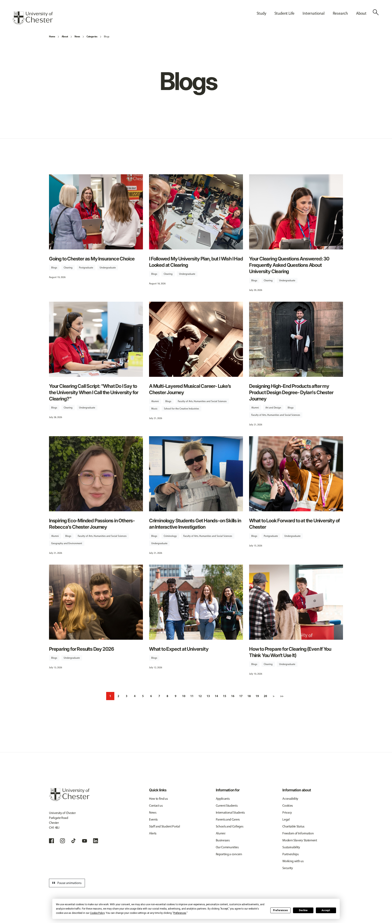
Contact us (156, 805)
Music (154, 408)
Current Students (227, 805)
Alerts (152, 833)
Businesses (223, 840)
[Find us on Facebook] (51, 840)
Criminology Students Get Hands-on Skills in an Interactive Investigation (195, 524)
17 (241, 696)
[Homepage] (32, 17)
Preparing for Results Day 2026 (81, 649)
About (65, 36)
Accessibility (290, 799)
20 (265, 696)
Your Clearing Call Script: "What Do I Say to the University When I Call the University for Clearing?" (93, 392)
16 (232, 696)
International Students (230, 812)
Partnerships (290, 854)
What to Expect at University (178, 649)
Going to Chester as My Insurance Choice (92, 259)
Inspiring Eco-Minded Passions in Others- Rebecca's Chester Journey (92, 524)
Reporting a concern (229, 854)
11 (192, 696)
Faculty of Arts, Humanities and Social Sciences (202, 401)
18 (249, 696)
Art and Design (273, 407)
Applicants (223, 799)
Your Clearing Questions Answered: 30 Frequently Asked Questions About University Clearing (289, 265)
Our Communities (227, 847)
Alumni (155, 401)
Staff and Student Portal (164, 826)
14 (216, 696)
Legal (286, 819)
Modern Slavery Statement (299, 840)
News (77, 36)
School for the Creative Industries (181, 408)
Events (153, 819)
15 (224, 696)
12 (200, 696)
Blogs (106, 36)
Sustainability (291, 847)
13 (208, 696)
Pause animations (66, 883)
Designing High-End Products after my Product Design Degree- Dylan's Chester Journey (291, 392)
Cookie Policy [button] (97, 913)
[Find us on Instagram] (62, 840)
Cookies (287, 805)
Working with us (292, 861)
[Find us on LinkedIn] (95, 840)
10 (183, 696)
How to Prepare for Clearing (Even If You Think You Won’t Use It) (290, 652)
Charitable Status (293, 826)
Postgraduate (86, 267)
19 (257, 696)
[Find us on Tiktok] (73, 840)
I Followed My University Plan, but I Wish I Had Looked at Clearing (196, 262)
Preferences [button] (179, 913)
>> (281, 696)
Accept (326, 910)
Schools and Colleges (229, 826)
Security (287, 868)
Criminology (170, 536)
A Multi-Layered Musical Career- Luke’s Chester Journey (190, 389)
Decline (303, 910)
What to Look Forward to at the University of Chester (294, 524)
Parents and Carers (228, 819)
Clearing (68, 267)
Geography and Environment (66, 543)
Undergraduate (108, 267)
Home (52, 36)
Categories (92, 36)
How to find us (158, 799)
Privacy (287, 812)
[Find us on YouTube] (84, 840)
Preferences (280, 910)
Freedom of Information (298, 833)
